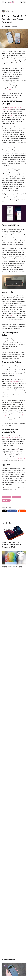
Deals (5, 965)
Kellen (8, 10)
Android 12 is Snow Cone (12, 567)
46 (6, 26)
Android (7, 497)
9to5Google (14, 381)
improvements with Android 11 (11, 438)
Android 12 (17, 497)
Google (7, 500)
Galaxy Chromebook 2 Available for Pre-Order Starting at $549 (11, 544)
